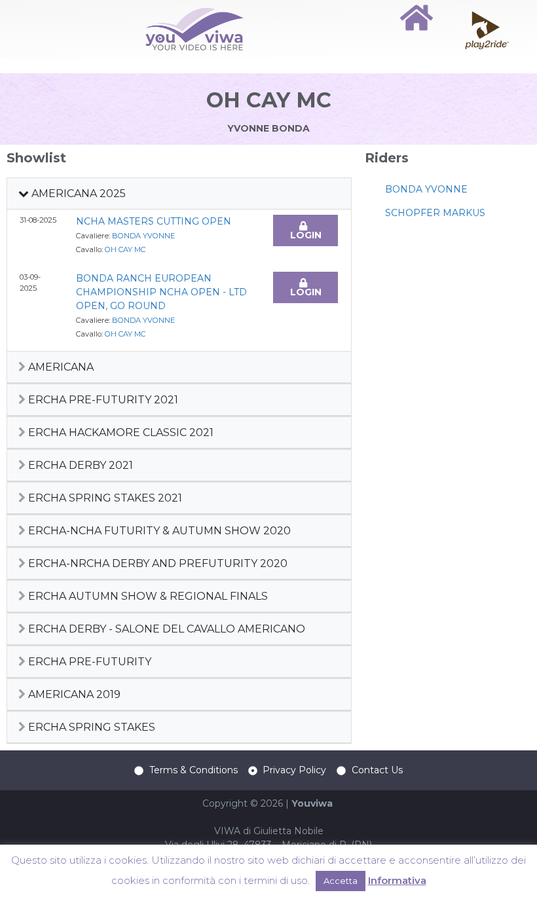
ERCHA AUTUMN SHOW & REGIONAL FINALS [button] (147, 596)
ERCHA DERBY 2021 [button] (79, 465)
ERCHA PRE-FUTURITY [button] (88, 661)
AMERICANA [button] (60, 367)
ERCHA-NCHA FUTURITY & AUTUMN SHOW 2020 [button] (158, 530)
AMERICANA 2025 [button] (77, 193)
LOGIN (306, 235)
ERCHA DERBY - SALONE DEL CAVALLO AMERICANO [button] (165, 629)
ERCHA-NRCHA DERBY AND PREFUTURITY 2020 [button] (156, 563)
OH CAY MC (125, 249)
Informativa (397, 880)
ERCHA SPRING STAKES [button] (90, 727)
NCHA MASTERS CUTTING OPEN (153, 221)
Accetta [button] (341, 880)
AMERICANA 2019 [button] (73, 694)
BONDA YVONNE (143, 235)
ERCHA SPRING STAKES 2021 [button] (104, 498)
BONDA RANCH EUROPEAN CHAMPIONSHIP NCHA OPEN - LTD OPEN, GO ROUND (161, 292)
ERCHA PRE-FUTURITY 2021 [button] (102, 400)
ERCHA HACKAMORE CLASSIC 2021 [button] (119, 432)
